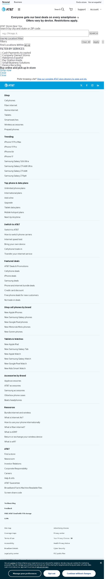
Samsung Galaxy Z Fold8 (15, 170)
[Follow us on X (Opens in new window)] (81, 85)
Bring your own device (14, 244)
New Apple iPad (11, 344)
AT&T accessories (12, 385)
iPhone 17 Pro (10, 146)
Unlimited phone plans (14, 188)
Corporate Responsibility (15, 468)
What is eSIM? (10, 431)
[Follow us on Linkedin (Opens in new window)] (98, 85)
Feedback (8, 508)
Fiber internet (10, 105)
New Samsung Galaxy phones (18, 317)
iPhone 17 (8, 156)
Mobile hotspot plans (14, 212)
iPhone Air (9, 151)
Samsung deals (11, 280)
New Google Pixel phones (16, 322)
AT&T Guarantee (12, 483)
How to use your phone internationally (22, 422)
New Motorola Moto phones (17, 326)
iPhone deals (10, 275)
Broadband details (11, 548)
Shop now (5, 70)
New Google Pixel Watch (15, 363)
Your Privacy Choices (61, 538)
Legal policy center (11, 553)
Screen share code (13, 492)
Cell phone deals (11, 271)
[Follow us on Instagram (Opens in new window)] (92, 85)
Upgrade (8, 202)
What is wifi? (10, 441)
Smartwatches (11, 119)
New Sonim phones (13, 331)
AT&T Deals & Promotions (16, 266)
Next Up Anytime (12, 217)
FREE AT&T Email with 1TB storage (17, 513)
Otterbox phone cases (14, 395)
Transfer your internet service (18, 253)
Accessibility (9, 543)
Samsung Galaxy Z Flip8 (15, 175)
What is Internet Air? (13, 417)
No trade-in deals (12, 300)
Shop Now (86, 17)
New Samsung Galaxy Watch (17, 358)
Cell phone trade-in (13, 249)
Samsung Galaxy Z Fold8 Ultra (18, 166)
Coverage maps (10, 533)
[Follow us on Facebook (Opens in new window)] (86, 85)
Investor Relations (12, 463)
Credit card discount (14, 290)
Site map (7, 528)
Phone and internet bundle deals (19, 285)
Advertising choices (61, 528)
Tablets (7, 114)
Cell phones (9, 100)
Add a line (8, 197)
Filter (20, 38)
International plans (13, 193)
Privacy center (59, 533)
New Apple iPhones (13, 312)
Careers (8, 473)
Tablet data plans (12, 207)
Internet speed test (13, 239)
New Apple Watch (12, 353)
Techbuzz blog (9, 503)
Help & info (9, 478)
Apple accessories (12, 380)
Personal (6, 2)
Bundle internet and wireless (17, 412)
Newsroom (9, 458)
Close (3, 72)
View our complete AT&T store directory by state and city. (62, 78)
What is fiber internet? (14, 427)
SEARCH (94, 33)
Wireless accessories (13, 124)
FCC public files (59, 553)
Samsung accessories (14, 390)
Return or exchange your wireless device (23, 436)
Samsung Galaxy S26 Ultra (16, 161)
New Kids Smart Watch (15, 368)
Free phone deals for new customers (21, 295)
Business (18, 2)
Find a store (81, 2)
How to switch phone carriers (18, 234)
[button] (19, 9)
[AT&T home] (8, 9)
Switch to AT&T (11, 229)
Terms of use (9, 538)
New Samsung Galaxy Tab (16, 349)
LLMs (6, 518)
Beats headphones (13, 400)
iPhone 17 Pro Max (12, 142)
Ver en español (94, 2)
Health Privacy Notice (62, 543)
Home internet (11, 110)
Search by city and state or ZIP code (20, 28)
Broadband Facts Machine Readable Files (23, 487)
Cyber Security (59, 548)
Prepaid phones (11, 129)
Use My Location (8, 38)
